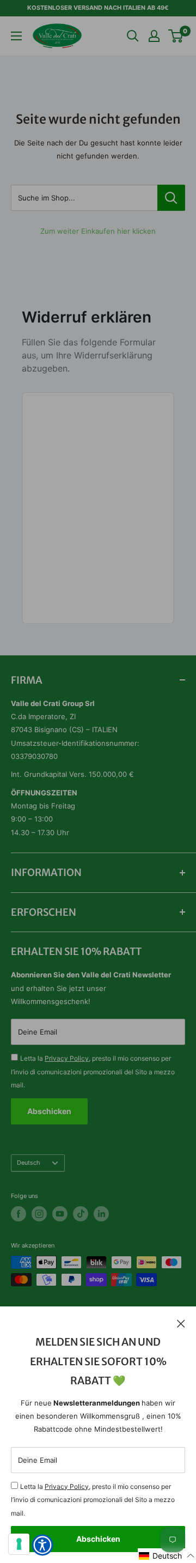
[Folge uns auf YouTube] (60, 1213)
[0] (176, 35)
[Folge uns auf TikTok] (80, 1213)
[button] (167, 1555)
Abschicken (98, 1538)
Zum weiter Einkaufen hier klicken (98, 231)
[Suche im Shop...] (171, 198)
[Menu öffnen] (16, 36)
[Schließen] (181, 1322)
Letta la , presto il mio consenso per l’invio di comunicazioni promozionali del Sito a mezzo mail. (93, 1499)
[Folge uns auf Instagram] (39, 1213)
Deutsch (28, 1162)
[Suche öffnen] (133, 36)
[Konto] (154, 36)
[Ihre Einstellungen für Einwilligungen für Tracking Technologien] (19, 1544)
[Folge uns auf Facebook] (18, 1213)
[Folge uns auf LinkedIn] (101, 1213)
